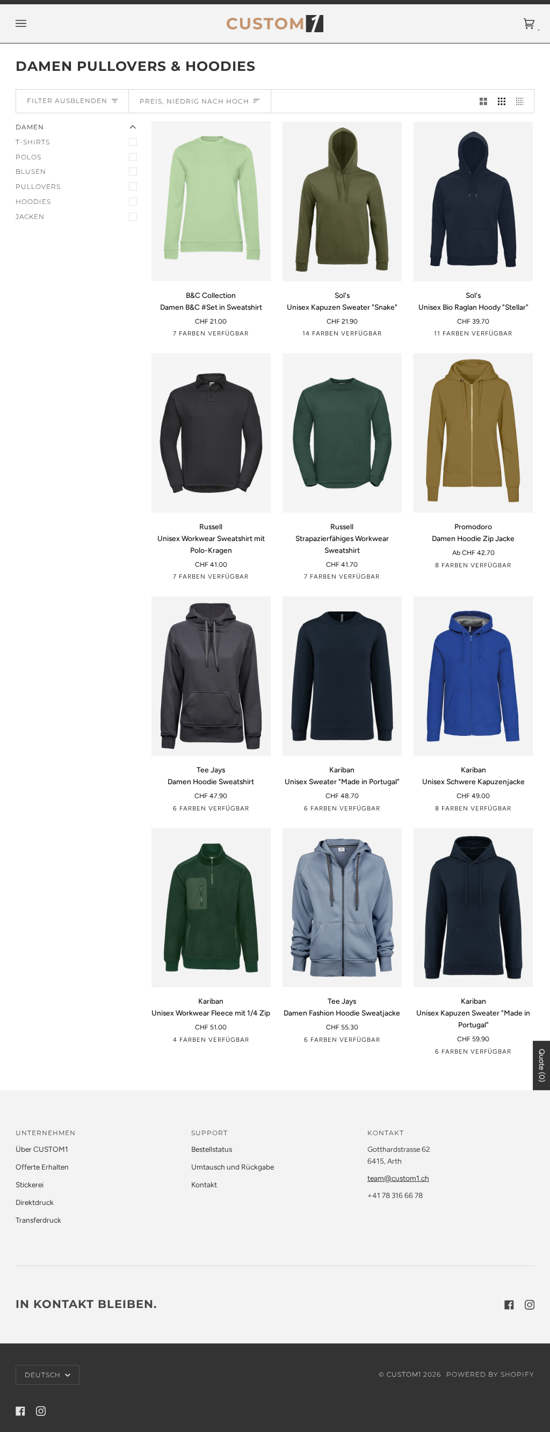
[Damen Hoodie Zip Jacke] (473, 433)
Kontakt (204, 1184)
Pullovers (38, 186)
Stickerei (30, 1184)
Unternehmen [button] (46, 1133)
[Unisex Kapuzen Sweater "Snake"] (342, 201)
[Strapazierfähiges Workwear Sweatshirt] (342, 433)
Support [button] (209, 1133)
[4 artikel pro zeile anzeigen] (522, 101)
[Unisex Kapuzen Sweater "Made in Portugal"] (473, 908)
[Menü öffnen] (32, 23)
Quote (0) (541, 1065)
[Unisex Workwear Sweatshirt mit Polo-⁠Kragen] (211, 433)
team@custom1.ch (398, 1178)
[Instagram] (529, 1305)
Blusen (31, 171)
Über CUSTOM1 (42, 1149)
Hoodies (33, 202)
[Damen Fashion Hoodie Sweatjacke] (342, 908)
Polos (28, 157)
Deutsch (44, 1375)
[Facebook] (509, 1305)
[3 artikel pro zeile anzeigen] (502, 101)
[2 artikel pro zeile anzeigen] (483, 101)
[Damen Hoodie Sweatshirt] (211, 676)
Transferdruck (38, 1220)
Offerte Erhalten (42, 1167)
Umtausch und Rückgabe (232, 1167)
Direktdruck (35, 1202)
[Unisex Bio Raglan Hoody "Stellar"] (473, 201)
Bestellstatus (211, 1149)
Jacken (30, 217)
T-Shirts (33, 142)
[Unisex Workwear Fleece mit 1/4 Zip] (211, 908)
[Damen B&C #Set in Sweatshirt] (211, 201)
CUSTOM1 (404, 1374)
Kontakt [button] (385, 1133)
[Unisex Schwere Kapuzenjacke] (473, 676)
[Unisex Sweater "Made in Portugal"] (342, 676)
